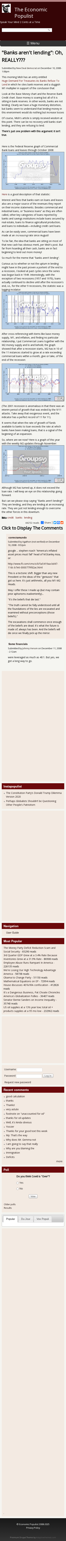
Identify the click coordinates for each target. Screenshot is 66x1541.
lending (28, 517)
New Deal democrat (26, 68)
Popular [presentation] (10, 1218)
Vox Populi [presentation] (43, 1218)
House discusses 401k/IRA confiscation (26, 985)
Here (4, 194)
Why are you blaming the (20, 1148)
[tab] (10, 1219)
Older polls (10, 1204)
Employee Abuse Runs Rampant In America (28, 962)
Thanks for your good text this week (26, 1131)
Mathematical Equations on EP (21, 981)
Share (47, 522)
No (21, 1188)
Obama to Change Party (17, 977)
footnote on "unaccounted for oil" (25, 1113)
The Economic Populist (30, 12)
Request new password (17, 1082)
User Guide (12, 932)
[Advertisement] (18, 726)
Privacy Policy (33, 1527)
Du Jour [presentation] (25, 1218)
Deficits (10, 1157)
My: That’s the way (16, 1135)
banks (19, 517)
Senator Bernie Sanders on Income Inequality (29, 999)
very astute (12, 1109)
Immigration (13, 1152)
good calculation (15, 1096)
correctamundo (17, 537)
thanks (10, 1100)
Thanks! (10, 1105)
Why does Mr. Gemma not (21, 1139)
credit (10, 517)
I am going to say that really (22, 1144)
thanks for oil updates (18, 1118)
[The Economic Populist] (6, 11)
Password (9, 1075)
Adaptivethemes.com (46, 1537)
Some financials (18, 644)
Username (10, 1069)
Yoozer (10, 1126)
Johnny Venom (30, 648)
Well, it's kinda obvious (19, 1122)
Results (8, 1207)
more (59, 1161)
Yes (21, 1182)
